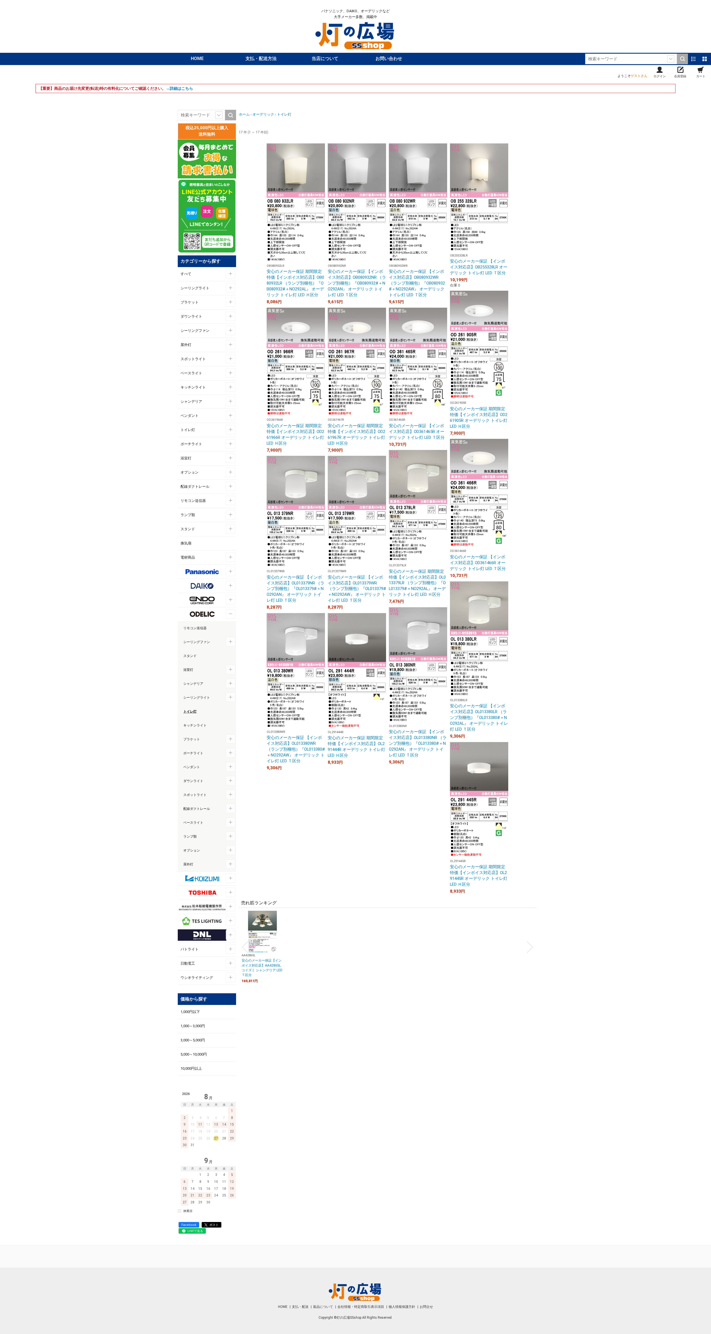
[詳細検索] (670, 59)
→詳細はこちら (179, 88)
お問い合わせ (388, 58)
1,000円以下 (190, 1012)
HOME (197, 58)
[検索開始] (682, 59)
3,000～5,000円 (193, 1040)
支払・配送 (300, 1307)
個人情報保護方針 (402, 1307)
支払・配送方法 (261, 58)
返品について (323, 1307)
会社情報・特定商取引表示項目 (361, 1307)
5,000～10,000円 (194, 1054)
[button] (245, 947)
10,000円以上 (191, 1068)
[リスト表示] (693, 59)
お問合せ (426, 1307)
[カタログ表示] (704, 59)
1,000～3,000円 (193, 1026)
